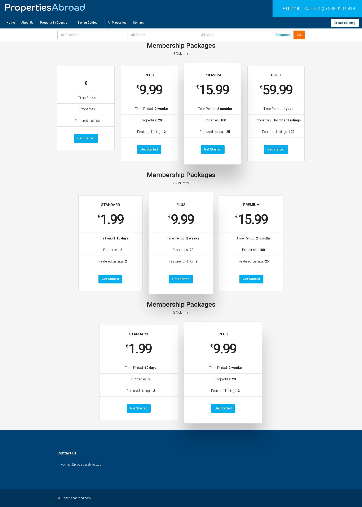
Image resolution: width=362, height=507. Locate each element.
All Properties (117, 22)
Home (10, 22)
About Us (27, 22)
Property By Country (53, 22)
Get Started (85, 138)
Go (299, 35)
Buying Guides (87, 22)
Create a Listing (345, 22)
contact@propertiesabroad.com (82, 464)
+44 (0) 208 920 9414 (334, 8)
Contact (138, 22)
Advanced (283, 35)
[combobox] (92, 35)
